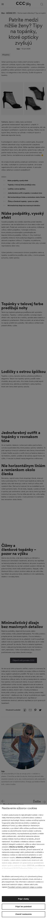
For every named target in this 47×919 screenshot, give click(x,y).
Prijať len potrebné (23, 907)
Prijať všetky (23, 899)
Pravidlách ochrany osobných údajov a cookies (25, 887)
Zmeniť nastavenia (23, 914)
